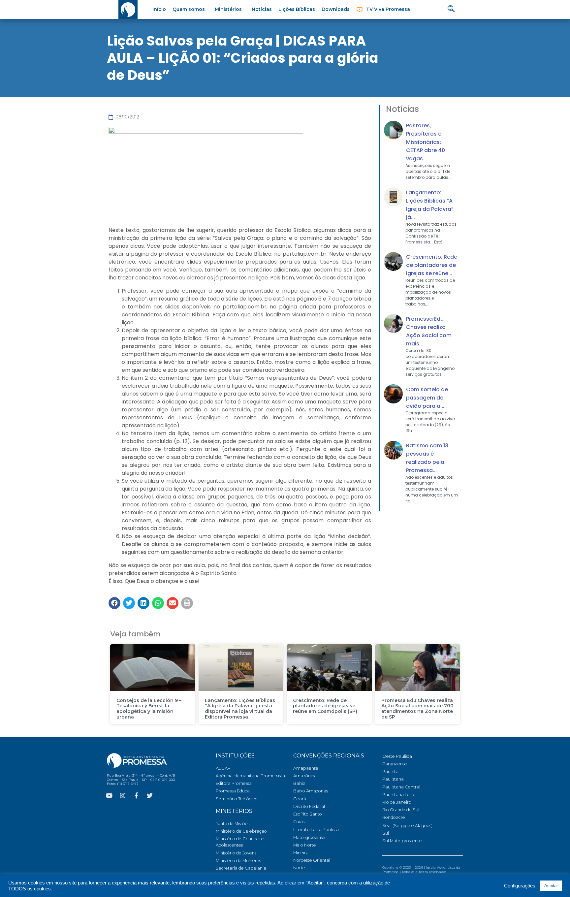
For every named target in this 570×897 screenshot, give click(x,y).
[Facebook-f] (136, 795)
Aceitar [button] (551, 885)
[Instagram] (123, 795)
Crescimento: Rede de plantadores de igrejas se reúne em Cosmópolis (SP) (325, 706)
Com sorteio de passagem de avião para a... (427, 398)
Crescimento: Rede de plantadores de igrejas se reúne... (431, 265)
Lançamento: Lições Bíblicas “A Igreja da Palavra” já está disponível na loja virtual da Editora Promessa (240, 708)
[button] (114, 603)
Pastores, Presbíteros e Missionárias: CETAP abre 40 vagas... (425, 142)
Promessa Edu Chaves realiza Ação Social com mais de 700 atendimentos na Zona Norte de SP (417, 708)
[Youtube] (109, 795)
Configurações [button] (519, 885)
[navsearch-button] (451, 9)
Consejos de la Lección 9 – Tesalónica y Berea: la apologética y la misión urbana (148, 708)
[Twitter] (150, 795)
